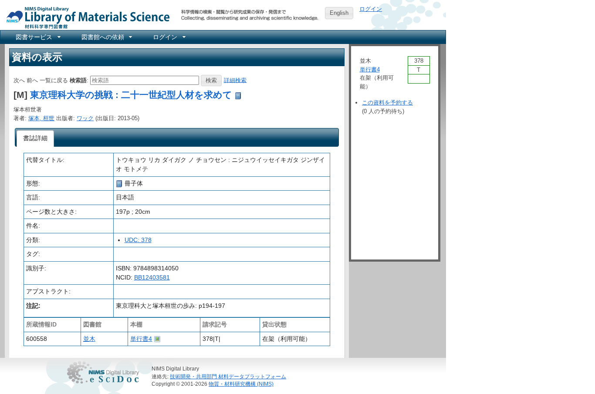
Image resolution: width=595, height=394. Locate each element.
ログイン (370, 9)
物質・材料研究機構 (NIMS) (241, 384)
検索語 (78, 80)
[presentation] (35, 138)
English (339, 13)
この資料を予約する (387, 102)
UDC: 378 (138, 239)
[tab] (35, 138)
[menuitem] (37, 37)
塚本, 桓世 (41, 118)
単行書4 (141, 338)
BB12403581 (152, 277)
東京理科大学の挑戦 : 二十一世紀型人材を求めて (131, 95)
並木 (89, 338)
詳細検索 (235, 80)
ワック (85, 118)
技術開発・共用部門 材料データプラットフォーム (228, 376)
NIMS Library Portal (85, 17)
